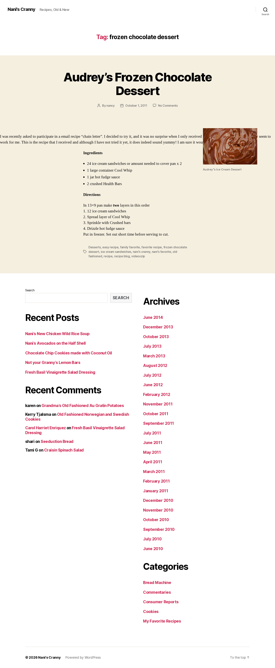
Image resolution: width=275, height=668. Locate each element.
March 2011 (154, 471)
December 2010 (158, 500)
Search (29, 290)
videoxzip (138, 256)
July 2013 (152, 346)
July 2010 (152, 539)
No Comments (168, 105)
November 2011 (158, 404)
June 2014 (153, 317)
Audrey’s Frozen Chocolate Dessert (137, 84)
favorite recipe (151, 247)
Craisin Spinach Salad (64, 450)
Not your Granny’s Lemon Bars (52, 362)
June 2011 (152, 442)
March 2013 (154, 356)
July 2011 (152, 433)
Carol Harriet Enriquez (45, 427)
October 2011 (155, 413)
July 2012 (152, 375)
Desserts (94, 247)
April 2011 (152, 462)
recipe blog (122, 256)
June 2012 (153, 384)
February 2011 (156, 481)
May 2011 (152, 452)
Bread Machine (157, 582)
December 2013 (158, 327)
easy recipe (110, 247)
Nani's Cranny (21, 9)
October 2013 (156, 336)
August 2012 (155, 365)
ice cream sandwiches (116, 252)
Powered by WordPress (83, 657)
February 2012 (156, 394)
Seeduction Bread (57, 441)
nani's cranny (141, 252)
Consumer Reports (161, 602)
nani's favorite (161, 252)
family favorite (130, 247)
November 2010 (158, 510)
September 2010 (159, 529)
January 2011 (155, 491)
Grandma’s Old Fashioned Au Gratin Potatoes (83, 405)
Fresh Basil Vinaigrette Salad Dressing (60, 372)
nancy (110, 105)
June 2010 (153, 548)
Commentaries (157, 592)
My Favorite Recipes (162, 621)
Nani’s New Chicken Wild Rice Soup (57, 333)
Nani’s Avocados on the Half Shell (55, 343)
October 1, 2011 (136, 105)
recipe (108, 256)
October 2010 (156, 519)
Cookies (151, 611)
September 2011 (158, 423)
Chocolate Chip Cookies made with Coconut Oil (68, 353)
